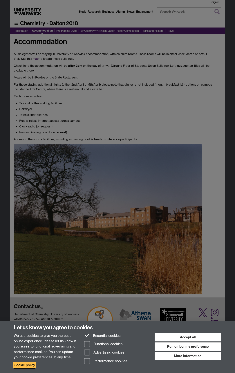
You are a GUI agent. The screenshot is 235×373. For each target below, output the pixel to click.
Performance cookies (110, 361)
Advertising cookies (108, 352)
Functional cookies (108, 344)
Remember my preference (188, 346)
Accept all (188, 337)
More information (188, 356)
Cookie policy (24, 365)
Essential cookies (106, 336)
